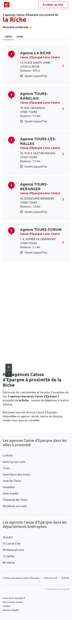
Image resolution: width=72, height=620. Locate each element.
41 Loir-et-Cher (12, 543)
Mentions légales (11, 610)
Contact (6, 606)
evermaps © (63, 589)
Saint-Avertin (10, 493)
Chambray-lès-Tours (15, 499)
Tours (6, 468)
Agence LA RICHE (35, 53)
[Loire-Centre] (6, 4)
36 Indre (8, 537)
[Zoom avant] (8, 367)
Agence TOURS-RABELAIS (34, 95)
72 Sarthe (8, 556)
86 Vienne (9, 562)
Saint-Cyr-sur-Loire (14, 461)
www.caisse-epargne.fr (14, 598)
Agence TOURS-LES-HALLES (38, 141)
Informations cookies (13, 602)
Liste (20, 36)
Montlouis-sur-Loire (15, 506)
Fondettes (9, 487)
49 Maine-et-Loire (13, 549)
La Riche (8, 455)
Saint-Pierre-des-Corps (16, 474)
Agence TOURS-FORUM (41, 229)
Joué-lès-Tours (12, 480)
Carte (8, 36)
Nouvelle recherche (15, 27)
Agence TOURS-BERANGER (34, 186)
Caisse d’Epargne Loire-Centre (40, 57)
